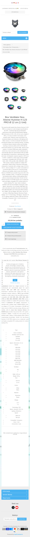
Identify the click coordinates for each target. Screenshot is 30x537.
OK (15, 280)
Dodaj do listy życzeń (12, 232)
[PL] (16, 3)
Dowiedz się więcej (15, 282)
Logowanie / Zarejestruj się (9, 8)
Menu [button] (4, 38)
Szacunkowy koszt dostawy (13, 227)
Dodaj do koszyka (13, 224)
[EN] (12, 3)
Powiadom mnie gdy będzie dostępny (16, 211)
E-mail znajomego (11, 239)
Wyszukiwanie (23, 32)
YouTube (16, 507)
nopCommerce (18, 534)
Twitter (13, 507)
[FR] (18, 3)
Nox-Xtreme (18, 206)
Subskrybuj (21, 519)
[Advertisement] (15, 471)
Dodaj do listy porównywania (14, 235)
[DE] (14, 3)
